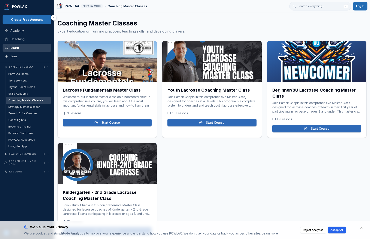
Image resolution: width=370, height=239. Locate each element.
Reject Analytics (313, 230)
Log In (360, 6)
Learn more (270, 233)
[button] (107, 61)
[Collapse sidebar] (54, 18)
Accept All (336, 230)
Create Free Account (27, 19)
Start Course (110, 122)
